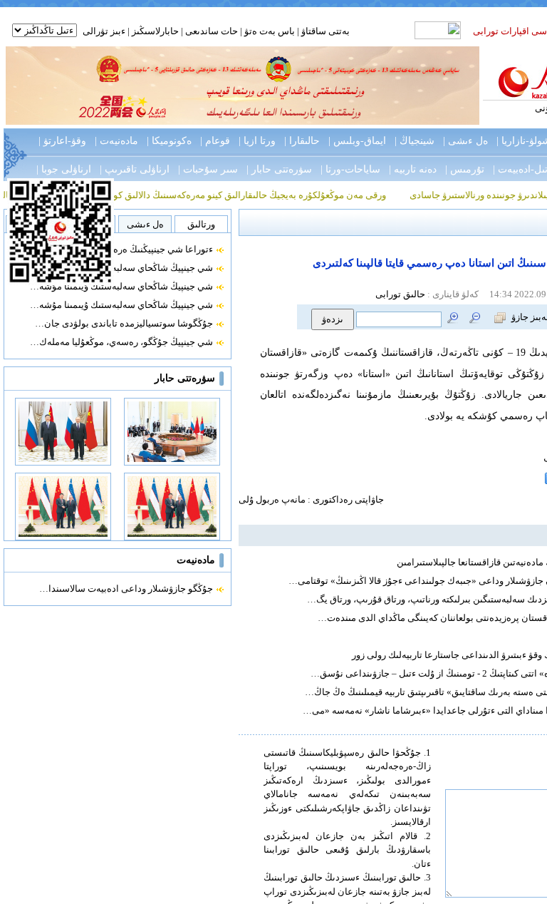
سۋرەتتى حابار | (279, 169)
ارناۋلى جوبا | (63, 169)
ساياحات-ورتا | (350, 169)
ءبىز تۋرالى (104, 31)
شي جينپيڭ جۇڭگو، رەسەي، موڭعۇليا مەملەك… (121, 342)
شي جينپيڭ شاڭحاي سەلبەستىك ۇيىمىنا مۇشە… (121, 267)
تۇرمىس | (464, 169)
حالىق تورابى (400, 294)
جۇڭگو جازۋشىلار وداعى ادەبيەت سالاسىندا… (126, 588)
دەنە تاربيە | (413, 169)
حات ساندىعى (211, 31)
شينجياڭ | (414, 140)
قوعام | (215, 140)
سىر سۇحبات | (208, 169)
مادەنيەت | (116, 140)
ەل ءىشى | (465, 140)
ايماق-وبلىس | (357, 140)
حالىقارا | (302, 140)
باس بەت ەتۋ (269, 31)
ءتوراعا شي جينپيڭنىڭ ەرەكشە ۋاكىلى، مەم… (125, 249)
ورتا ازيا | (257, 140)
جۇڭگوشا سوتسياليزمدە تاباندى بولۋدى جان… (124, 323)
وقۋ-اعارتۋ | (62, 140)
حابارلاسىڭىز (155, 31)
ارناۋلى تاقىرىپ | (135, 169)
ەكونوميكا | (169, 140)
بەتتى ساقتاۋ (324, 31)
